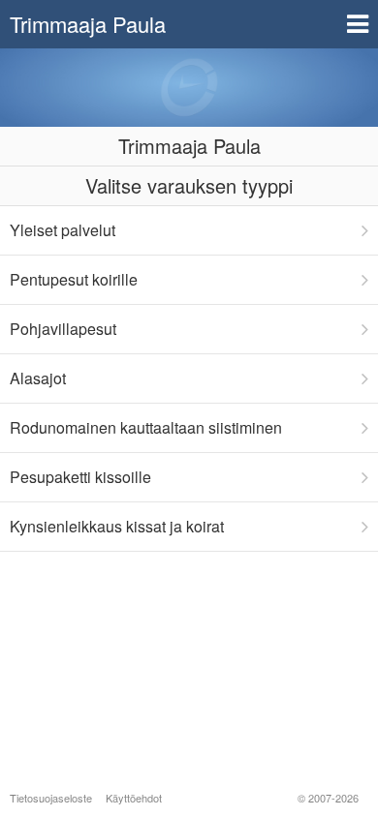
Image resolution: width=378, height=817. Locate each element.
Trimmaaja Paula (88, 24)
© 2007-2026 (328, 797)
